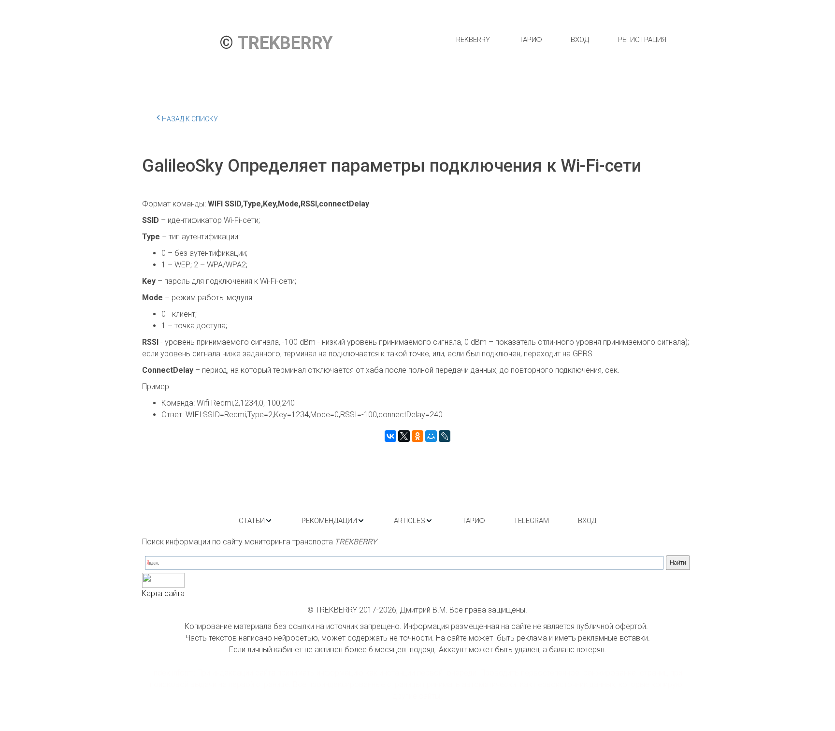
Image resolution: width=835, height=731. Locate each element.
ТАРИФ (530, 39)
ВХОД (580, 39)
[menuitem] (470, 39)
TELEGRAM (531, 520)
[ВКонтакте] (390, 436)
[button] (255, 520)
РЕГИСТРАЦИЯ (642, 39)
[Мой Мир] (431, 436)
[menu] (559, 39)
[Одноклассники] (417, 436)
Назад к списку (190, 119)
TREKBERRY (471, 39)
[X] (404, 436)
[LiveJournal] (444, 436)
